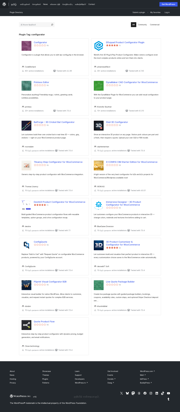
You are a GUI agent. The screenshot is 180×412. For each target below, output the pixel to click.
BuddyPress (146, 383)
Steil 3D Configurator (117, 122)
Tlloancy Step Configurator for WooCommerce (58, 162)
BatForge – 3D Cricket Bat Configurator (54, 122)
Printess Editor (41, 82)
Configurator (40, 42)
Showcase (46, 371)
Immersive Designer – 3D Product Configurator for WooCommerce (123, 203)
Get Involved (113, 371)
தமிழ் (35, 397)
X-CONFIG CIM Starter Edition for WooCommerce (131, 162)
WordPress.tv (81, 383)
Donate (112, 379)
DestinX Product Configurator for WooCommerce (59, 202)
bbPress (144, 379)
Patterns (45, 383)
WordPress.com (147, 371)
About (12, 371)
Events (110, 375)
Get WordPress (168, 4)
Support (78, 375)
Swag (111, 383)
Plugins (45, 379)
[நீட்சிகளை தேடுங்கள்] (52, 24)
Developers (79, 379)
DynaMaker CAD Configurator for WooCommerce (132, 82)
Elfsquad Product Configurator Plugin (125, 42)
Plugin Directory (16, 12)
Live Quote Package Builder (120, 281)
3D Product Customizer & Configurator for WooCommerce (123, 243)
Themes (45, 375)
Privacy (13, 383)
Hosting (13, 379)
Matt (143, 375)
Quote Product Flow (44, 321)
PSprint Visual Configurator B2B (50, 281)
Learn (77, 371)
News (12, 375)
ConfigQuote (40, 242)
